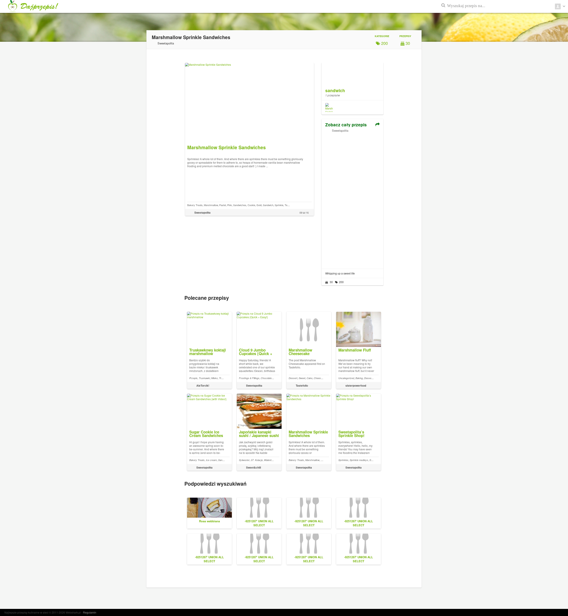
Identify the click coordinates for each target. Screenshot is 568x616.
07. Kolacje (257, 460)
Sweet (302, 378)
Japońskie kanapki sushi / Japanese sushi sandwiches (259, 435)
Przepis (193, 378)
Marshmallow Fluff (354, 350)
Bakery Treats (195, 205)
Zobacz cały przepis (346, 125)
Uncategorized (346, 378)
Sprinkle (279, 205)
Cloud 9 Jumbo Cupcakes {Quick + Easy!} (255, 353)
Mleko (214, 378)
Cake (309, 378)
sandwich (335, 90)
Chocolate (266, 378)
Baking (359, 378)
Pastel (222, 205)
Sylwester (244, 460)
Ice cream (211, 460)
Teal (287, 205)
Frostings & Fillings (249, 378)
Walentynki (270, 460)
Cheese (318, 378)
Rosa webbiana (209, 521)
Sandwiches (239, 205)
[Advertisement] (352, 199)
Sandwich (268, 205)
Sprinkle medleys (359, 460)
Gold (259, 205)
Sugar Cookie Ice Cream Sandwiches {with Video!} (206, 435)
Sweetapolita (340, 130)
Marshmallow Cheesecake (300, 351)
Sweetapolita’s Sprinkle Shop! (351, 433)
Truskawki (204, 378)
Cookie (251, 205)
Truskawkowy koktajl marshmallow (207, 351)
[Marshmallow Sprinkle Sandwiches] (329, 107)
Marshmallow (211, 205)
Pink (229, 205)
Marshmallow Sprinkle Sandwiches (308, 433)
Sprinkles (343, 460)
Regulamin (89, 612)
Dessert (293, 378)
